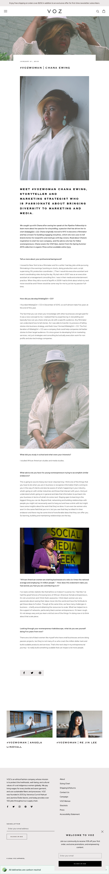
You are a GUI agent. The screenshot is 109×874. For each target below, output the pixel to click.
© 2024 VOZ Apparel (16, 858)
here (69, 247)
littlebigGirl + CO (32, 232)
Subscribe (80, 864)
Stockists (64, 805)
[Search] (97, 11)
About (62, 779)
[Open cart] (103, 11)
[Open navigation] (5, 11)
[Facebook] (8, 806)
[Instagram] (19, 806)
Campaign (64, 797)
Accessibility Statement (70, 814)
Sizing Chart (65, 783)
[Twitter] (13, 806)
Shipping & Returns (68, 788)
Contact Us (64, 792)
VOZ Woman (65, 801)
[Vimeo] (31, 806)
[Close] (102, 831)
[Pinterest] (25, 806)
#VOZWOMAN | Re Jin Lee (76, 742)
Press (62, 810)
